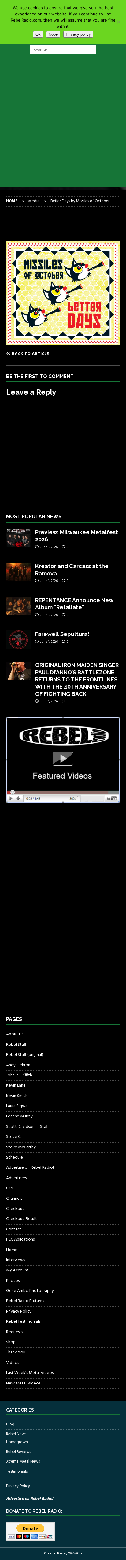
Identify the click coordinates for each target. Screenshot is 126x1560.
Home (11, 1250)
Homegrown (17, 1442)
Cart (10, 1188)
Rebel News (16, 1434)
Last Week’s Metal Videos (30, 1372)
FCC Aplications (20, 1239)
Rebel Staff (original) (24, 1054)
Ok (38, 34)
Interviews (15, 1260)
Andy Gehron (18, 1065)
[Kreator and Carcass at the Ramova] (18, 572)
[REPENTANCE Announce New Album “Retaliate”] (18, 606)
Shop (11, 1342)
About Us (14, 1034)
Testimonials (17, 1471)
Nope (53, 34)
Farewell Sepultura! (62, 634)
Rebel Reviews (18, 1452)
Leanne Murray (19, 1116)
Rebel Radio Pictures (25, 1301)
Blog (10, 1424)
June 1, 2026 (49, 547)
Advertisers (16, 1178)
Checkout (15, 1208)
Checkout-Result (21, 1218)
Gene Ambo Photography (30, 1290)
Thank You (15, 1352)
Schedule (14, 1157)
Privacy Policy (18, 1311)
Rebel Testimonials (23, 1321)
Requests (14, 1332)
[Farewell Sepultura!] (18, 639)
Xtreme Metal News (23, 1461)
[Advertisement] (63, 124)
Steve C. (13, 1136)
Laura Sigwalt (18, 1106)
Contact (13, 1229)
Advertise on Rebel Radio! (30, 1167)
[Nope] (118, 22)
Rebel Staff (16, 1044)
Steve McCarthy (21, 1147)
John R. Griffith (19, 1075)
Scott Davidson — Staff (27, 1126)
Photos (13, 1280)
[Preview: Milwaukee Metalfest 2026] (18, 538)
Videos (12, 1362)
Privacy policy (78, 34)
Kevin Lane (16, 1085)
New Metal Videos (23, 1383)
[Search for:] (63, 49)
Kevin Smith (17, 1096)
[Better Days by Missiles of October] (63, 341)
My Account (17, 1270)
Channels (14, 1198)
